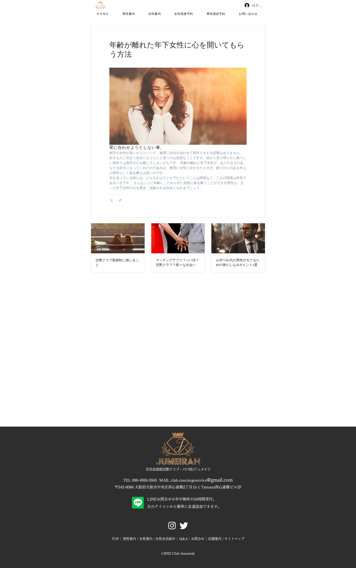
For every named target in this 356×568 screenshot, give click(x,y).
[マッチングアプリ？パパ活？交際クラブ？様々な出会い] (178, 238)
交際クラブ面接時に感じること (117, 262)
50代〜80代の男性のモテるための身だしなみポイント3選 (238, 262)
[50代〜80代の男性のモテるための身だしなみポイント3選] (238, 238)
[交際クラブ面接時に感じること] (118, 238)
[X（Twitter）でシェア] (111, 200)
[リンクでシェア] (120, 200)
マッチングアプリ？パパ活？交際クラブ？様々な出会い (177, 262)
